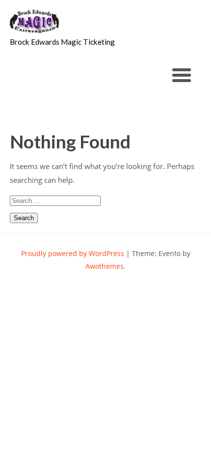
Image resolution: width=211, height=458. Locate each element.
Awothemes (104, 266)
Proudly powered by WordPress (72, 253)
